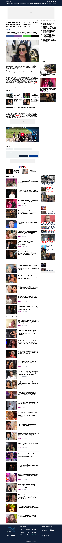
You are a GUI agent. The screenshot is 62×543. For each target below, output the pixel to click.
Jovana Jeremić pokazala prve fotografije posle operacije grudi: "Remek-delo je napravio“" (27, 424)
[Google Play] (51, 530)
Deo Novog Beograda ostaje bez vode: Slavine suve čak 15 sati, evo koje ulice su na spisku (49, 31)
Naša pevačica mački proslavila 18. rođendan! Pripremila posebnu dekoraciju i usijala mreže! (27, 233)
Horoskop (54, 3)
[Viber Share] (18, 36)
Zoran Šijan (16, 148)
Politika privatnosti (36, 539)
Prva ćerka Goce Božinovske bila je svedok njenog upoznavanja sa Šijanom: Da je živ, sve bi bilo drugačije (17, 171)
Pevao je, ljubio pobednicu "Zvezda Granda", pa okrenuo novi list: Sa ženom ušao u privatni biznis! (28, 455)
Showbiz (25, 3)
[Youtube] (25, 167)
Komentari (53, 20)
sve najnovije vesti (48, 44)
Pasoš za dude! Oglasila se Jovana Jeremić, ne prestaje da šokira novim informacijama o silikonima (28, 322)
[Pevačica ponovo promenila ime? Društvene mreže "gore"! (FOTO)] (11, 518)
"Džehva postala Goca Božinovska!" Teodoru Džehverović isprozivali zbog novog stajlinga (18, 101)
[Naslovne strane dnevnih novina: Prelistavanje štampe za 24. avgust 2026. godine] (48, 68)
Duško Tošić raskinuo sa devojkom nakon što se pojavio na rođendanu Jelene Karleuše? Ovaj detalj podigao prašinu (28, 267)
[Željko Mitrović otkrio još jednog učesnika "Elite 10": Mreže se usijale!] (11, 193)
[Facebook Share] (10, 36)
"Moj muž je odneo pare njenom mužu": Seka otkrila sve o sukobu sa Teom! (28, 383)
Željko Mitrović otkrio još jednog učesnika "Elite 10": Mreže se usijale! (28, 191)
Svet (28, 3)
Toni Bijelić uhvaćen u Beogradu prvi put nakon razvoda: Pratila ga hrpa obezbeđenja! (48, 89)
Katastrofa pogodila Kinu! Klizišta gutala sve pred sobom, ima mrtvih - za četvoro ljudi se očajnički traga (49, 27)
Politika (17, 3)
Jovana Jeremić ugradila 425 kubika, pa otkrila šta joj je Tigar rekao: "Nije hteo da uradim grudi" (28, 352)
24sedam (26, 144)
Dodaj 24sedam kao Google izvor (23, 38)
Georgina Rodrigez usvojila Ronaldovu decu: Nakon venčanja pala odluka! (27, 243)
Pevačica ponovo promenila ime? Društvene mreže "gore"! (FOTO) (27, 516)
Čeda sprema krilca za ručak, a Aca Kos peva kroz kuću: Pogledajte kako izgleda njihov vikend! (28, 308)
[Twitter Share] (35, 36)
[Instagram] (51, 1)
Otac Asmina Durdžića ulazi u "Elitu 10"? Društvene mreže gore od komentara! (28, 404)
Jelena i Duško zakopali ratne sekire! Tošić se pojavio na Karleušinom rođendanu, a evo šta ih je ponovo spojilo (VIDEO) (28, 496)
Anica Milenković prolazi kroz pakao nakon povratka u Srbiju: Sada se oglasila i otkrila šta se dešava (28, 393)
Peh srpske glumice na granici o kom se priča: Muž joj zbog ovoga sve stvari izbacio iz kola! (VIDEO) (28, 253)
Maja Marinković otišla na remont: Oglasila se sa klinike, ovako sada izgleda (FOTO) (27, 222)
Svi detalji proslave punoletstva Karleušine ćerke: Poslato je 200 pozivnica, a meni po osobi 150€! (27, 363)
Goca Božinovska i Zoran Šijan (26, 148)
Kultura (46, 3)
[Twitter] (55, 1)
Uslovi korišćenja (44, 539)
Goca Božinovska (25, 65)
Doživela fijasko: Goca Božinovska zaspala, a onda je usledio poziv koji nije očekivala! (35, 94)
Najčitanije (48, 20)
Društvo (35, 3)
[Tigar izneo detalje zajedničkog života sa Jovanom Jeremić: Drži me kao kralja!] (11, 299)
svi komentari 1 (23, 155)
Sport (21, 3)
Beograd (34, 529)
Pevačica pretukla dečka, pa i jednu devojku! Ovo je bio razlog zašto (28, 444)
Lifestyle (39, 3)
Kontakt (14, 539)
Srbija (50, 3)
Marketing (24, 539)
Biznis (43, 3)
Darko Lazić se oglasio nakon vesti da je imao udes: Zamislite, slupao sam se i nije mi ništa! (28, 465)
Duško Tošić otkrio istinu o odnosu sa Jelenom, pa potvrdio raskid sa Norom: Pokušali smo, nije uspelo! (28, 434)
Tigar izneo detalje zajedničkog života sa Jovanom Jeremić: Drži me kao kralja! (28, 298)
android (17, 144)
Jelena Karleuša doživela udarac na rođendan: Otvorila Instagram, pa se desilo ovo (28, 476)
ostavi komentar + (33, 155)
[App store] (44, 530)
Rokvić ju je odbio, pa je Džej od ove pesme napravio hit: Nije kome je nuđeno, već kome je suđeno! (28, 373)
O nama (10, 539)
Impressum (19, 539)
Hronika (31, 3)
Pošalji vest (29, 539)
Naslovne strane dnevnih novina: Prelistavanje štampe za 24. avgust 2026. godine (47, 74)
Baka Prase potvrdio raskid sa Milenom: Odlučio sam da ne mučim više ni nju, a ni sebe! (28, 277)
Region (33, 531)
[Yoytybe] (53, 1)
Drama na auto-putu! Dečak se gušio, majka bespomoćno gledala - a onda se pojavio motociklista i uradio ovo (49, 41)
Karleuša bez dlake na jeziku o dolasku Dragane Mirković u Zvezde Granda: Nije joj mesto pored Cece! (28, 486)
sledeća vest (31, 169)
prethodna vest (16, 169)
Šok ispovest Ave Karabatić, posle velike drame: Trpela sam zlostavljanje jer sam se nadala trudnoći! (27, 414)
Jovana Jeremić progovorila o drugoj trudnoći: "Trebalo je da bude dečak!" (33, 171)
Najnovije (8, 3)
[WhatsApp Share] (27, 36)
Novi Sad (34, 534)
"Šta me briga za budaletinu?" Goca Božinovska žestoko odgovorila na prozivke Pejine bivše (18, 94)
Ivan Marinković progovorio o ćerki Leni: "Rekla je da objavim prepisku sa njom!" (28, 181)
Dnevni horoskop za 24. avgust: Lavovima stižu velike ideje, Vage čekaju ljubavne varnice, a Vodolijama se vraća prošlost (49, 36)
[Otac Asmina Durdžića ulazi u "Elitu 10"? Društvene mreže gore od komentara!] (11, 405)
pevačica (20, 117)
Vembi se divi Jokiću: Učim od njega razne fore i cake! (48, 24)
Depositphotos (50, 539)
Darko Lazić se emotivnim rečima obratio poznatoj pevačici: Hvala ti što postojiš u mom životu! (48, 104)
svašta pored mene (20, 115)
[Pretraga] (47, 1)
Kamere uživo (13, 3)
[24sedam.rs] (9, 1)
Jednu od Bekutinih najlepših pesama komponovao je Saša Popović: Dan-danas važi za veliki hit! (28, 506)
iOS (13, 144)
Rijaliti (31, 5)
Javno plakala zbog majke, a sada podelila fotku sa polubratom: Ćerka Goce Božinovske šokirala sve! (35, 101)
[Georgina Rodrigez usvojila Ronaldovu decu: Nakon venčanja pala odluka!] (11, 244)
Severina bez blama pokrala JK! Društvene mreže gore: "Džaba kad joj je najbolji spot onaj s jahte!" (28, 287)
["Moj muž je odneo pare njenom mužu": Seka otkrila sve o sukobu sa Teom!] (11, 384)
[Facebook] (49, 1)
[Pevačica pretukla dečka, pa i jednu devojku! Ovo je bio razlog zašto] (11, 446)
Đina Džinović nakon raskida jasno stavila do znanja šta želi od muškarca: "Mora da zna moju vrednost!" (27, 332)
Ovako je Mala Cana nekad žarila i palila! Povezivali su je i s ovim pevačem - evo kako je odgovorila (27, 342)
